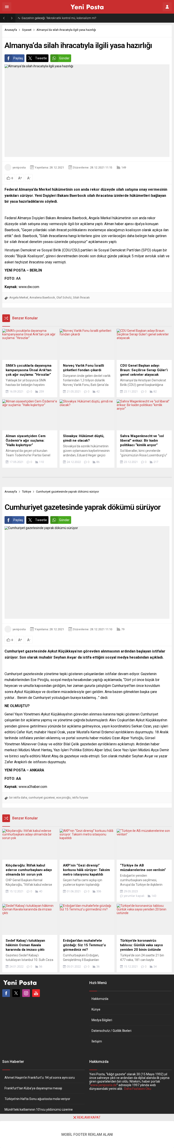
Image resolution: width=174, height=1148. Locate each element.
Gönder (64, 58)
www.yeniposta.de (103, 1085)
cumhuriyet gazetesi (42, 797)
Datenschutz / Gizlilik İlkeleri (111, 1030)
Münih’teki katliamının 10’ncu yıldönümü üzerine (39, 1109)
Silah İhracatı (81, 297)
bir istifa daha (18, 797)
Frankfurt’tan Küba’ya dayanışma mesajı (33, 1088)
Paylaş (18, 58)
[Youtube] (36, 993)
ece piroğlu (63, 797)
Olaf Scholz (64, 297)
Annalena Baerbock (42, 297)
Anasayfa (11, 29)
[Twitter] (16, 993)
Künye (96, 1009)
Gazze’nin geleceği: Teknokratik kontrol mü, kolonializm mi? (59, 18)
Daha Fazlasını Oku (137, 1088)
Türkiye (26, 491)
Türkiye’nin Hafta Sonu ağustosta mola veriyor (37, 1099)
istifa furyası (80, 797)
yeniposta (19, 167)
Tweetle (41, 58)
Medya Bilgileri (102, 1020)
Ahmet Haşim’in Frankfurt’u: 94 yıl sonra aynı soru (40, 1077)
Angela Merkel (18, 297)
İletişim (97, 1041)
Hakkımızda (100, 999)
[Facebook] (6, 993)
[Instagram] (26, 993)
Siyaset (26, 29)
